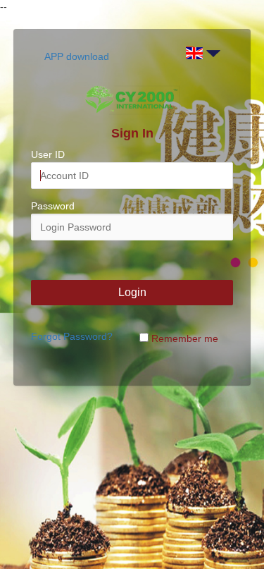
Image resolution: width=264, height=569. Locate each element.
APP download (76, 56)
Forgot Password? (72, 336)
